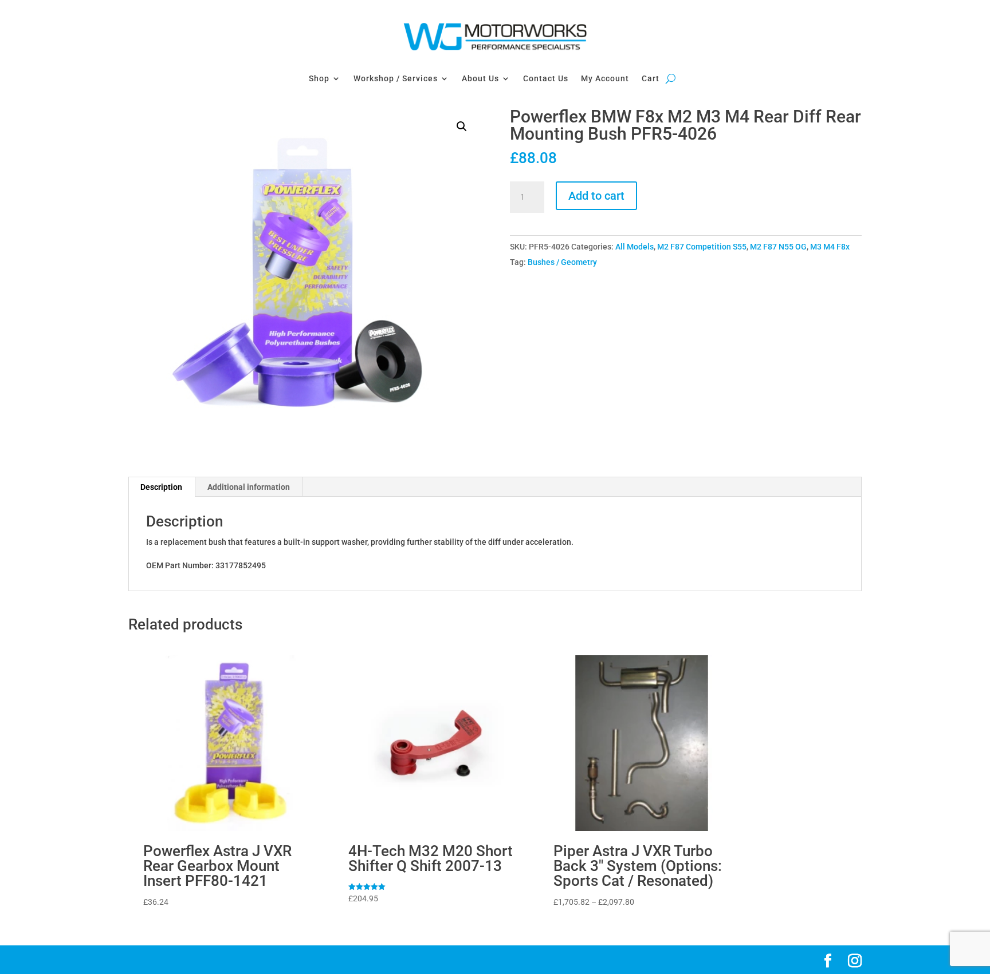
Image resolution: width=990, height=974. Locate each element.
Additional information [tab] (248, 487)
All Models (634, 246)
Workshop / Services (395, 78)
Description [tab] (161, 487)
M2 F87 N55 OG (778, 246)
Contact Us (545, 78)
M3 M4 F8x (830, 246)
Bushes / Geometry (562, 262)
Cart (650, 78)
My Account (605, 78)
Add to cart (596, 196)
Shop (319, 78)
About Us (480, 78)
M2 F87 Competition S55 (702, 246)
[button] (461, 126)
